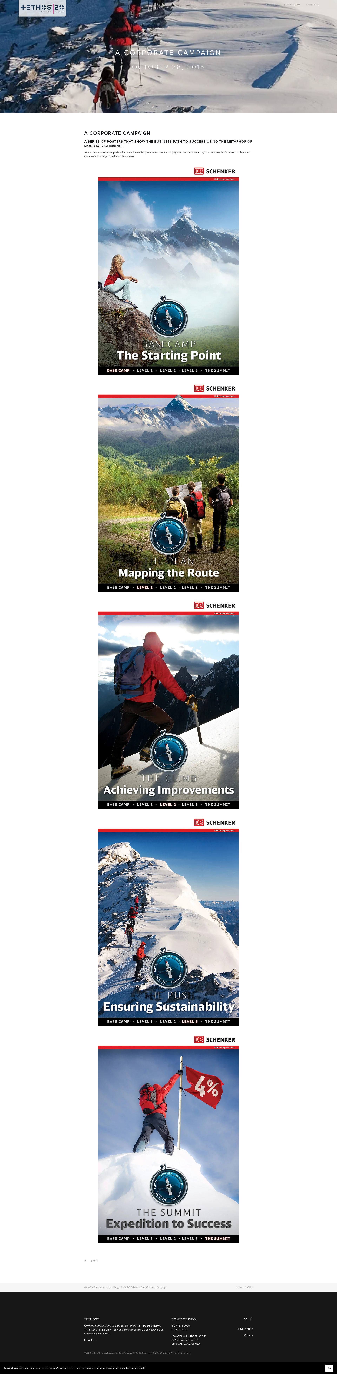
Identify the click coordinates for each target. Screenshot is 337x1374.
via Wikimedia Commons (179, 1352)
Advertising (105, 1287)
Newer (240, 1287)
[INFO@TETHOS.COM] (245, 1319)
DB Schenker (133, 1287)
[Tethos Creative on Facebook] (251, 1319)
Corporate (151, 1287)
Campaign (162, 1287)
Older (250, 1287)
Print (96, 1287)
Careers (248, 1335)
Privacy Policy (245, 1329)
